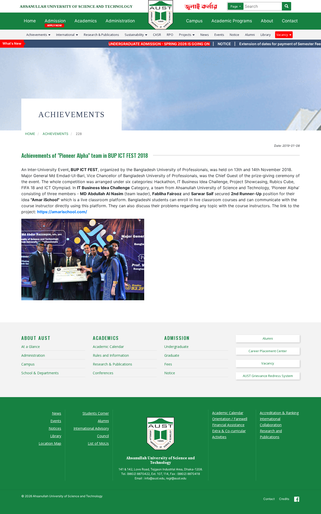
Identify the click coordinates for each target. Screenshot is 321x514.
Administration (120, 20)
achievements (55, 134)
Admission (55, 20)
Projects (186, 35)
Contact (290, 20)
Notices (55, 428)
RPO (170, 35)
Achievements (37, 35)
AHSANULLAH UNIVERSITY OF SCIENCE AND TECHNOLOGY (76, 7)
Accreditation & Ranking (279, 412)
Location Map (50, 443)
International (66, 35)
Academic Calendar (227, 412)
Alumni (250, 35)
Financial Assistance (228, 424)
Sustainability (135, 35)
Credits (284, 499)
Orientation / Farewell (229, 418)
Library (266, 35)
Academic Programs (231, 20)
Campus (194, 20)
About (267, 20)
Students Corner (96, 413)
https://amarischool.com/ (62, 211)
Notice (234, 35)
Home (30, 20)
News (204, 35)
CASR (157, 35)
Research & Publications (101, 35)
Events (219, 35)
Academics (85, 20)
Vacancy (282, 35)
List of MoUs (98, 443)
